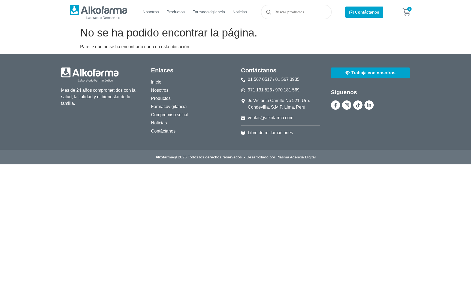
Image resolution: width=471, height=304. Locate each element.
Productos (176, 12)
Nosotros (151, 12)
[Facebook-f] (335, 105)
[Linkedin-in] (369, 105)
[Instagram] (346, 105)
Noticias (240, 12)
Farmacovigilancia (208, 12)
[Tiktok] (358, 105)
